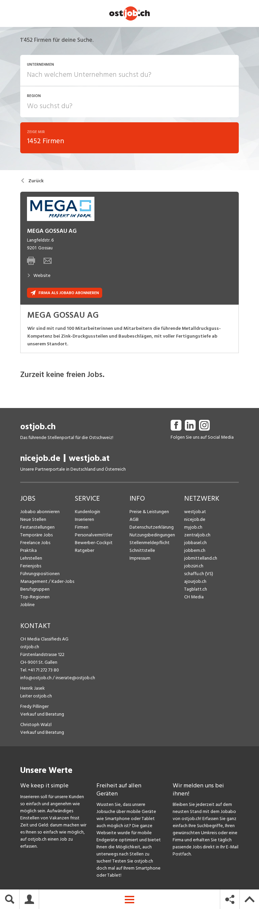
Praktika (28, 550)
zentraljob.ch (197, 535)
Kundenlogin (87, 511)
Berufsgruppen (35, 589)
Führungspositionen (40, 573)
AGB (134, 519)
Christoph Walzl (36, 724)
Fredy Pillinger (34, 706)
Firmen (81, 527)
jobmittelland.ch (200, 558)
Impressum (140, 558)
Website (42, 275)
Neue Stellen (33, 519)
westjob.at (89, 458)
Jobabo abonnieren (40, 511)
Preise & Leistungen (149, 511)
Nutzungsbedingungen (152, 535)
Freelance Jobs (35, 542)
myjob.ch (193, 527)
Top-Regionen (35, 597)
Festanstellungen (37, 527)
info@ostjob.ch (36, 678)
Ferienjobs (30, 566)
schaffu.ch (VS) (198, 573)
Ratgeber (84, 550)
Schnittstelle (142, 550)
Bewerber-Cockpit (94, 542)
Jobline (27, 604)
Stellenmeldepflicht (150, 542)
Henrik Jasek (32, 688)
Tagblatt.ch (195, 589)
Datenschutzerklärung (152, 527)
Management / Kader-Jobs (47, 581)
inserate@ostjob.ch (75, 678)
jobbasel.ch (195, 542)
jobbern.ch (194, 550)
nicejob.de (40, 458)
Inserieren (84, 519)
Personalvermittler (93, 535)
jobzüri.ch (193, 566)
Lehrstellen (31, 558)
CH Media (194, 597)
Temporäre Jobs (36, 535)
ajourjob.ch (195, 581)
